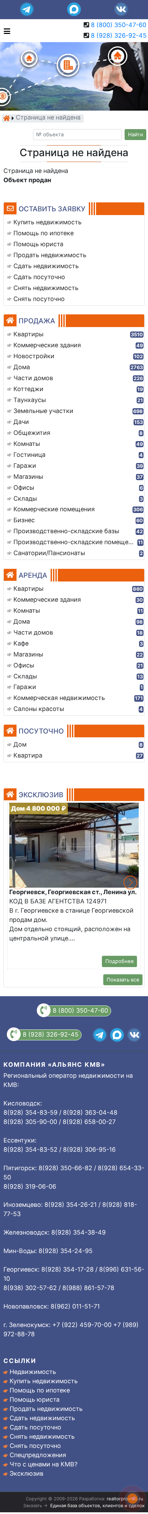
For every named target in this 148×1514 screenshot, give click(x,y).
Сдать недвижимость (42, 1418)
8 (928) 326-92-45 (119, 35)
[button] (130, 882)
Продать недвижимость (46, 1408)
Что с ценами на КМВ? (43, 1464)
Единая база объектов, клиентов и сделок (97, 1505)
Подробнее (119, 961)
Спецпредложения (38, 1455)
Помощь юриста (35, 1399)
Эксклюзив (26, 1473)
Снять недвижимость (42, 1436)
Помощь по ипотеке (40, 1390)
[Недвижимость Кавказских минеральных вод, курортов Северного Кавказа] (6, 118)
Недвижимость (33, 1371)
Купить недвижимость (44, 1381)
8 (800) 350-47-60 (118, 24)
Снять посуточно (35, 1445)
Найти (135, 135)
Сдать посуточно (35, 1427)
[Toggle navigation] (5, 30)
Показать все (123, 980)
